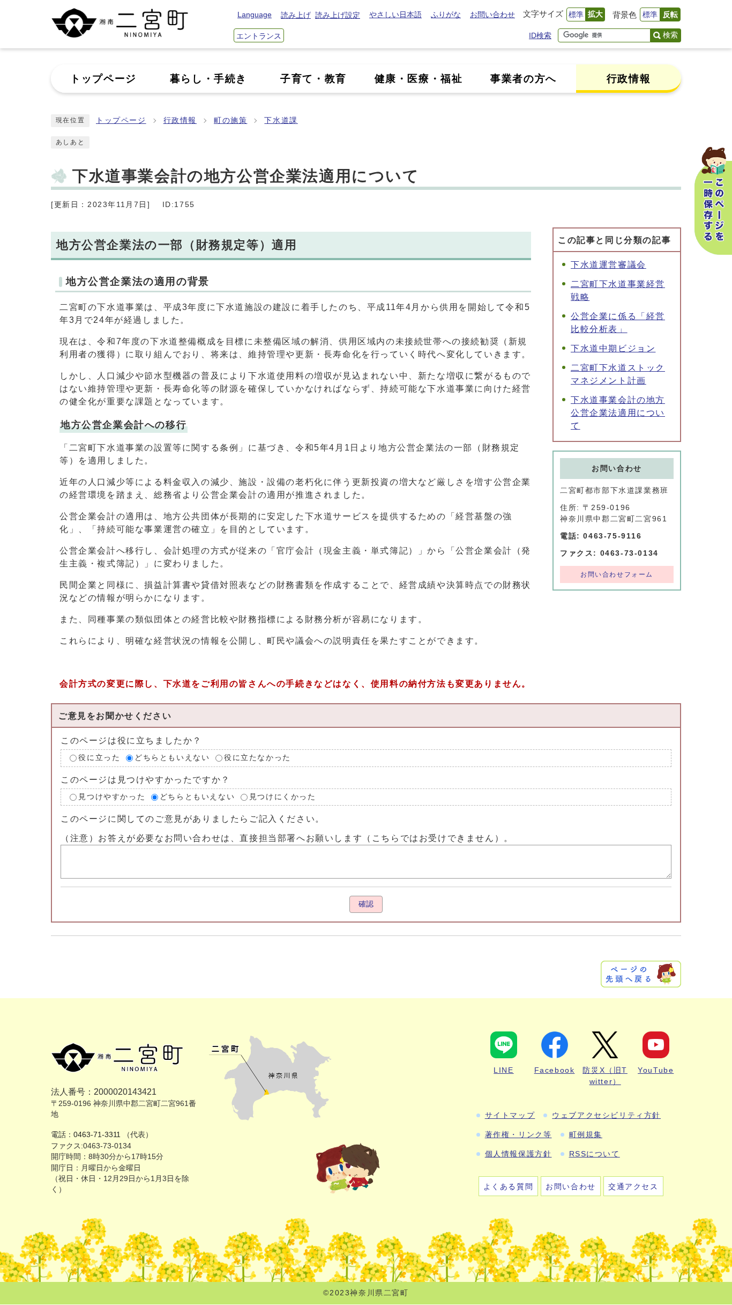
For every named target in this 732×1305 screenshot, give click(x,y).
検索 (670, 35)
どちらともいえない (172, 758)
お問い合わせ (492, 14)
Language (254, 14)
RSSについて (594, 1153)
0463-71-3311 (97, 1135)
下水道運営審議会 (608, 264)
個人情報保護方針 (518, 1153)
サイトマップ (510, 1115)
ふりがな (446, 14)
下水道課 (280, 120)
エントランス (258, 36)
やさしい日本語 (395, 14)
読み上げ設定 (337, 15)
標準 (576, 14)
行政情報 (180, 120)
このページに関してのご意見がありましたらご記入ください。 (193, 818)
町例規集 (585, 1134)
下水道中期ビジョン (613, 348)
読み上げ (296, 15)
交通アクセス (633, 1186)
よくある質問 (508, 1186)
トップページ (121, 120)
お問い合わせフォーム (616, 574)
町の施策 (230, 120)
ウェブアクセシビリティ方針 (606, 1115)
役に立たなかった (257, 758)
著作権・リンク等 (518, 1134)
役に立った (99, 758)
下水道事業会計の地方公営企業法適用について (618, 412)
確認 (366, 904)
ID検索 (540, 35)
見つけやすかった (111, 797)
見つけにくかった (282, 797)
